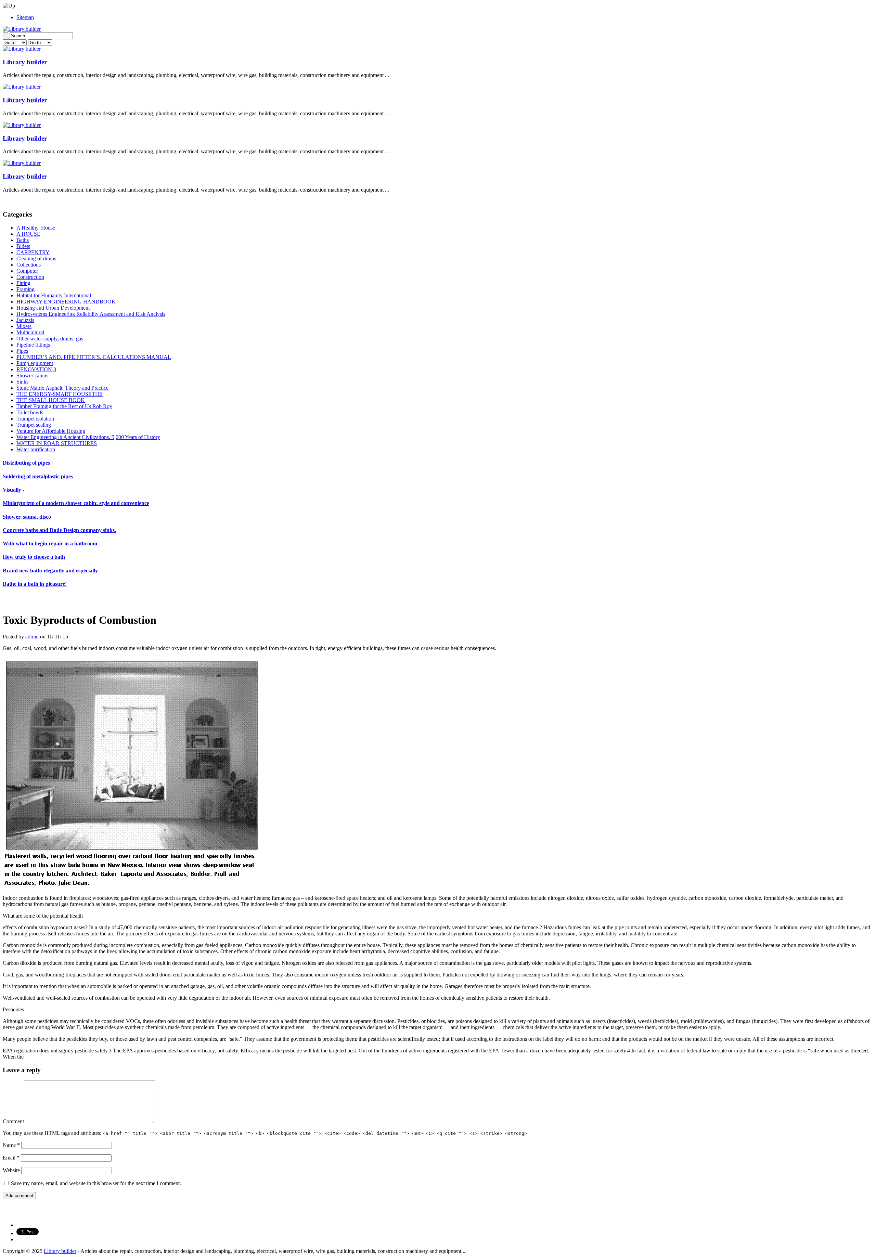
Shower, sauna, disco (27, 517)
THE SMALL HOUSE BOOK (50, 400)
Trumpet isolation (35, 419)
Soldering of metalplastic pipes (38, 476)
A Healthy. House (35, 228)
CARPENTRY (33, 252)
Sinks (22, 382)
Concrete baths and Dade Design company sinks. (59, 530)
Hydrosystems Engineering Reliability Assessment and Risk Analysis (90, 314)
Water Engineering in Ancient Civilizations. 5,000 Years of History (88, 437)
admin (32, 636)
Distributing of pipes (26, 463)
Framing (25, 289)
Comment (13, 1121)
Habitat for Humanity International (53, 295)
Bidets (23, 246)
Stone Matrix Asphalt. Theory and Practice (62, 388)
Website (11, 1170)
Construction (30, 277)
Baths (22, 240)
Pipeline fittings (33, 345)
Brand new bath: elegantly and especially (50, 570)
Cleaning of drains (36, 258)
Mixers (23, 326)
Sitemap (25, 17)
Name (11, 1145)
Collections (28, 265)
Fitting (23, 283)
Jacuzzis (25, 320)
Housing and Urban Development (53, 308)
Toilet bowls (29, 412)
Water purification (35, 449)
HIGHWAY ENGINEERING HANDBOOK (66, 301)
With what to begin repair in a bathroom (50, 543)
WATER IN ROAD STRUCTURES (56, 443)
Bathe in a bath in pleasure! (35, 584)
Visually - (13, 490)
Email (11, 1158)
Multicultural (30, 332)
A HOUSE (28, 234)
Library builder (25, 62)
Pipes (22, 351)
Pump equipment (34, 363)
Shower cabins (32, 375)
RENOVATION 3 (36, 369)
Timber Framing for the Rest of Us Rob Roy (64, 406)
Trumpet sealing (33, 425)
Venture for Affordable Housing (50, 431)
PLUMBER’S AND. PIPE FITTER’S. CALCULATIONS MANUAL (93, 357)
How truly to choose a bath (34, 557)
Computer (27, 271)
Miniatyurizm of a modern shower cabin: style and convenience (76, 503)
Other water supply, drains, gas (49, 338)
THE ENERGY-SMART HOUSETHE (59, 394)
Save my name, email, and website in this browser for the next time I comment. (96, 1183)
